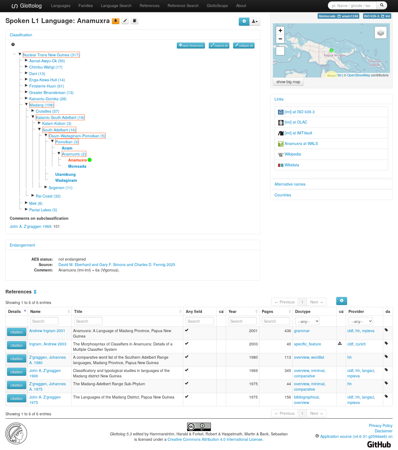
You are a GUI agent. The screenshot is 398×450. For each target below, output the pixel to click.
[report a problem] (115, 21)
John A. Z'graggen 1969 (30, 226)
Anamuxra (77, 160)
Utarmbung (65, 174)
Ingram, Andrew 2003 (47, 344)
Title (78, 311)
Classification (21, 34)
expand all (220, 45)
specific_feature (307, 344)
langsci (368, 370)
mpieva (368, 330)
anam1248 (349, 16)
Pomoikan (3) (67, 141)
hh (357, 330)
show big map (288, 81)
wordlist (317, 357)
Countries (283, 195)
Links (279, 99)
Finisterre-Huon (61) (46, 86)
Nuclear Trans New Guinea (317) (51, 54)
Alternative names (290, 184)
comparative (304, 375)
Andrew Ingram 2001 (47, 330)
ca (221, 311)
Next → (316, 302)
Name (35, 311)
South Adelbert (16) (59, 129)
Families (86, 5)
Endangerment (22, 245)
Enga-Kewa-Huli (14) (47, 79)
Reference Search (183, 5)
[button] (331, 50)
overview (301, 357)
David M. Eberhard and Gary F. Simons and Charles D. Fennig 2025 (116, 264)
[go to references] (134, 21)
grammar (302, 330)
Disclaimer (384, 430)
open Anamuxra (192, 45)
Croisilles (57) (47, 111)
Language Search (116, 5)
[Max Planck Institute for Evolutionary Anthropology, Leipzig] (16, 432)
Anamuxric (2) (74, 154)
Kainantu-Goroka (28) (48, 98)
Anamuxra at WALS (300, 143)
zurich (360, 344)
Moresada (77, 166)
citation (17, 332)
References (149, 5)
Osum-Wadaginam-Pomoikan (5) (77, 135)
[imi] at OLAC (295, 122)
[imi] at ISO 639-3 (299, 111)
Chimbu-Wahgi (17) (46, 67)
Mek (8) (36, 203)
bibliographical (306, 397)
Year (232, 311)
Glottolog (30, 5)
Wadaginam (66, 180)
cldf (350, 330)
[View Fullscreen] (280, 51)
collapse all (246, 45)
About (241, 5)
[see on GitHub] (125, 21)
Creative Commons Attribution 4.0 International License (215, 439)
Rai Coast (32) (48, 196)
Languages (60, 5)
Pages (267, 311)
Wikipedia (292, 154)
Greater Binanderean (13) (51, 92)
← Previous (285, 302)
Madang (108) (42, 105)
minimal (317, 370)
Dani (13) (37, 73)
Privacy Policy (381, 425)
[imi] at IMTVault (297, 132)
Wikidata (291, 164)
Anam (67, 148)
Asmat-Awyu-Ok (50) (47, 60)
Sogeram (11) (61, 187)
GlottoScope (217, 5)
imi (387, 16)
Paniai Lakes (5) (43, 209)
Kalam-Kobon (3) (56, 123)
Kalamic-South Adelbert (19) (60, 117)
